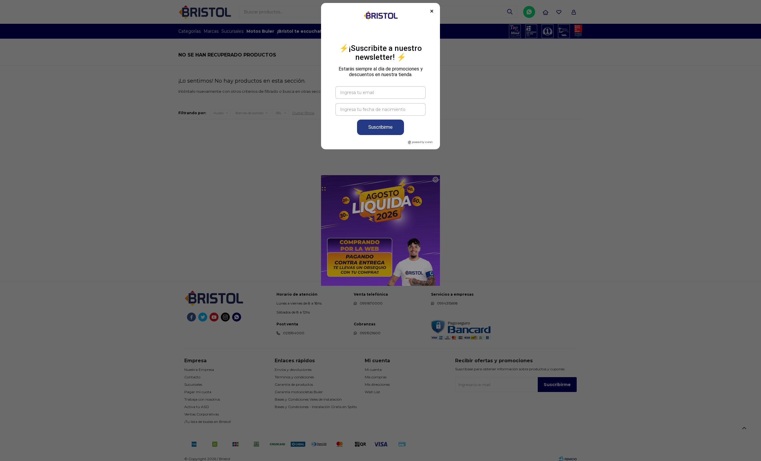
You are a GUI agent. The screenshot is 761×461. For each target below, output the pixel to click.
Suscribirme (380, 127)
